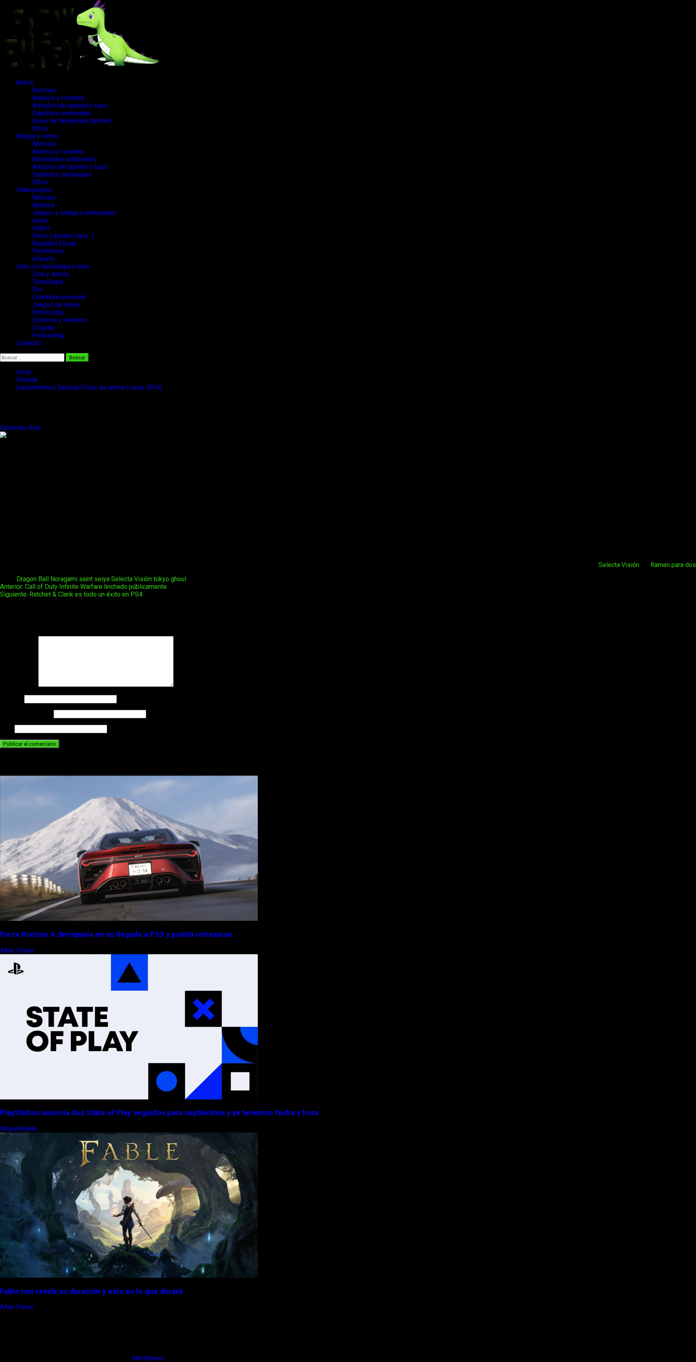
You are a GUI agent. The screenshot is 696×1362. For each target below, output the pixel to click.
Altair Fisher (17, 950)
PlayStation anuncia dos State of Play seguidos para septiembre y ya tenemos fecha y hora (159, 1112)
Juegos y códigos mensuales (74, 213)
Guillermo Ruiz (21, 428)
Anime (25, 82)
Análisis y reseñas (58, 98)
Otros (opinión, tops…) (63, 236)
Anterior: (83, 586)
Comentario (18, 684)
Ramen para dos (673, 565)
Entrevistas (48, 312)
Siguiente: (71, 594)
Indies (41, 228)
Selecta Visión (619, 565)
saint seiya (94, 579)
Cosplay (43, 328)
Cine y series (50, 274)
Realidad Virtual (54, 243)
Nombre (11, 699)
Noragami (63, 579)
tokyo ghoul (169, 579)
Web (6, 728)
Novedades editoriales (64, 159)
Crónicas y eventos (59, 320)
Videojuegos (34, 190)
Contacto (28, 343)
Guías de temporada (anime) (71, 121)
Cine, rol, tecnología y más (52, 266)
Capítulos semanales (61, 113)
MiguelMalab (19, 1129)
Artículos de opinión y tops (70, 105)
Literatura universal (59, 297)
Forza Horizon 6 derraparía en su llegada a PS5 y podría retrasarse (116, 934)
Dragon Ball (33, 579)
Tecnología (47, 282)
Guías (40, 220)
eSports (43, 259)
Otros (40, 128)
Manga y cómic (37, 136)
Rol (36, 289)
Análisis (43, 205)
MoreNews (148, 1358)
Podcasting (48, 335)
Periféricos (48, 251)
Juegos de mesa (56, 305)
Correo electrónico (26, 714)
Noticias (44, 90)
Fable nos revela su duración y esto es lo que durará (91, 1291)
